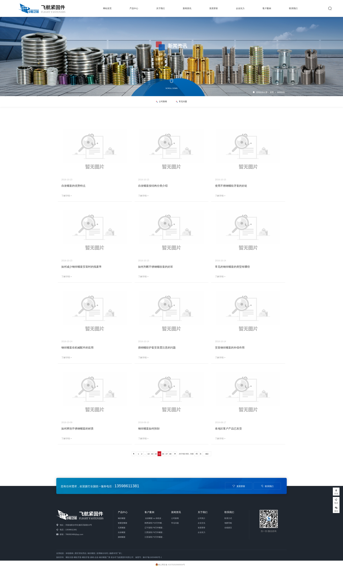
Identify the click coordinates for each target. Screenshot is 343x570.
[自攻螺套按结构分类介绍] (171, 150)
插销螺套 (121, 537)
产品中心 (134, 8)
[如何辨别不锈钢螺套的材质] (95, 393)
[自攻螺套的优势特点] (95, 150)
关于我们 (160, 8)
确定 (207, 454)
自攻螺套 (121, 532)
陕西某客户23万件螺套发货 (156, 523)
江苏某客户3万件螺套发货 (155, 537)
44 (156, 454)
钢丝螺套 (121, 518)
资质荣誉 (213, 8)
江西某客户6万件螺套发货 (155, 532)
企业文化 (201, 523)
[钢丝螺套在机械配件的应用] (95, 312)
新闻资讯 (187, 8)
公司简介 (201, 518)
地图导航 (228, 523)
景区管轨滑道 (80, 553)
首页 (272, 92)
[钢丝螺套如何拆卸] (171, 393)
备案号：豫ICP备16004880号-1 (148, 557)
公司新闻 (163, 101)
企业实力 (240, 8)
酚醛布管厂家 (115, 553)
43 (152, 454)
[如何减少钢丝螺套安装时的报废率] (95, 231)
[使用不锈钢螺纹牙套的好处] (248, 150)
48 (170, 454)
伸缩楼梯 (69, 553)
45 (159, 454)
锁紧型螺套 (122, 523)
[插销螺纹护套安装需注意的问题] (171, 312)
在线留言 (228, 528)
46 (163, 454)
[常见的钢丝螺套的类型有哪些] (248, 231)
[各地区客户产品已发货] (248, 393)
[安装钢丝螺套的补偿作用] (248, 312)
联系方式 (228, 518)
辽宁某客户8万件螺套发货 (155, 528)
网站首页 (107, 8)
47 (167, 454)
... (145, 454)
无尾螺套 (121, 528)
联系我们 (293, 8)
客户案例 (266, 8)
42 (149, 454)
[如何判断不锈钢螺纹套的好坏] (171, 231)
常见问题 (183, 101)
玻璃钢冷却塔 (102, 553)
